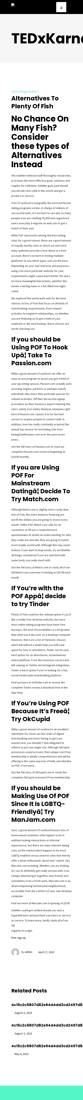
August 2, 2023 (23, 1013)
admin (28, 952)
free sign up (18, 937)
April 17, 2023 (46, 952)
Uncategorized (24, 91)
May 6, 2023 (21, 1054)
